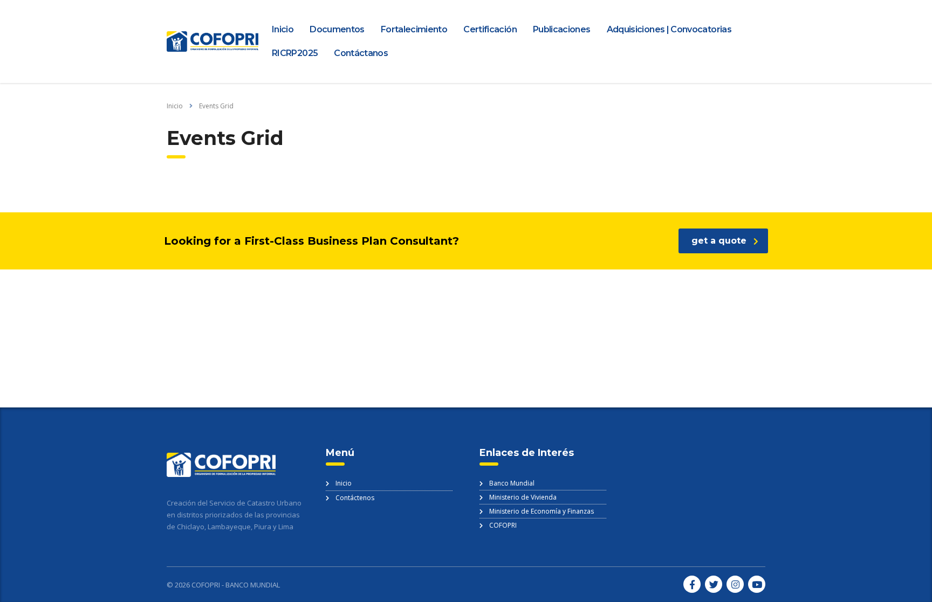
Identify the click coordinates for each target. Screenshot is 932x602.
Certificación (490, 29)
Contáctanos (361, 53)
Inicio (282, 29)
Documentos (337, 29)
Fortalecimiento (414, 29)
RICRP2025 (295, 53)
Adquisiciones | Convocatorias (669, 29)
